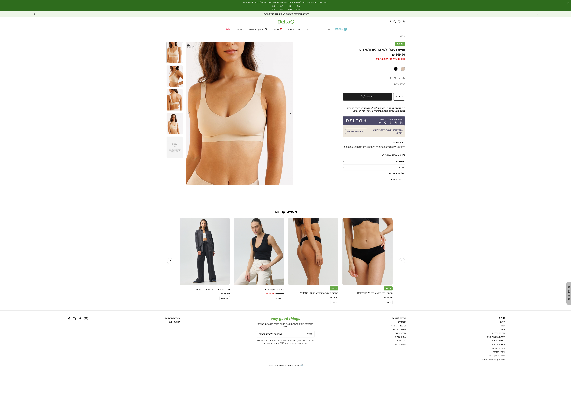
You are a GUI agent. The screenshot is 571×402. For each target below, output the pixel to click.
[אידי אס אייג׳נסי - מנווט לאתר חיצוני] (286, 365)
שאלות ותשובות (399, 329)
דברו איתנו (401, 340)
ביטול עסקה (400, 336)
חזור (401, 36)
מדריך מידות (400, 333)
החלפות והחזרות (398, 325)
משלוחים (402, 321)
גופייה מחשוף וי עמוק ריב (272, 289)
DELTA (502, 318)
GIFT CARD (174, 321)
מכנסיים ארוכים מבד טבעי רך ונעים (213, 289)
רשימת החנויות (172, 318)
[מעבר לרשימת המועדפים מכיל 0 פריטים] (399, 22)
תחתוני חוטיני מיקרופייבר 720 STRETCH (319, 292)
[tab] (374, 142)
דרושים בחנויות (498, 340)
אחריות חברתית (498, 344)
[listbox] (374, 69)
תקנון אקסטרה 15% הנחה (493, 359)
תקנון (503, 325)
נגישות (502, 329)
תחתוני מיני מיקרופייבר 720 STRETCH (375, 292)
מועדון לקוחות (499, 351)
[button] (404, 22)
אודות (502, 321)
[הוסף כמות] (395, 97)
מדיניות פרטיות (498, 333)
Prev (538, 14)
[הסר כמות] (403, 97)
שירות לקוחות (399, 318)
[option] (403, 69)
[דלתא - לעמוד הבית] (286, 22)
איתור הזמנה (400, 344)
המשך (34, 14)
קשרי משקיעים (498, 348)
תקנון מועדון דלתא (497, 355)
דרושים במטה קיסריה (496, 336)
